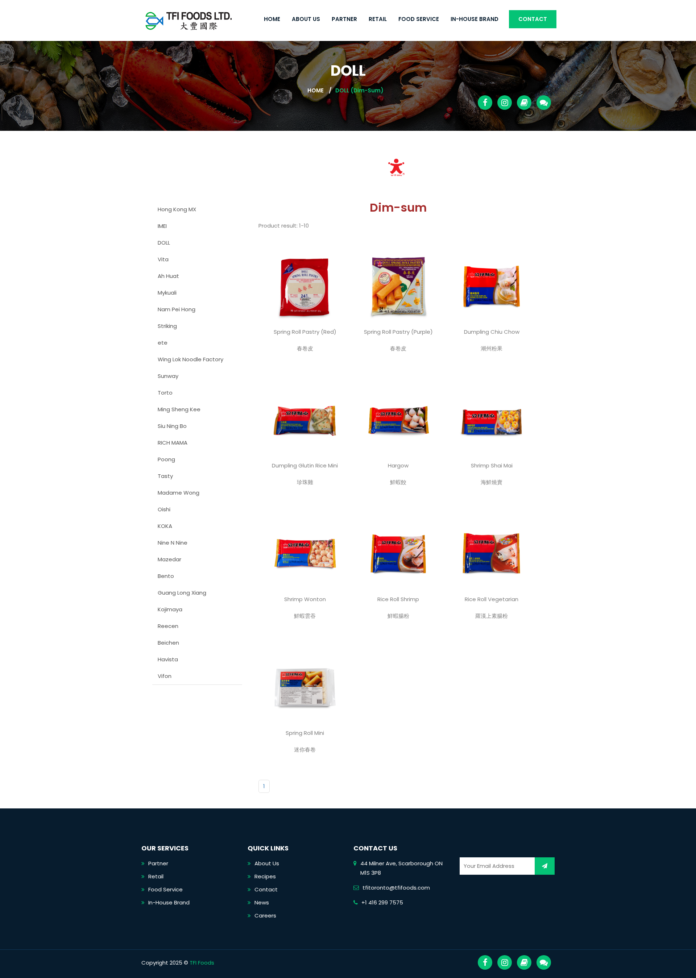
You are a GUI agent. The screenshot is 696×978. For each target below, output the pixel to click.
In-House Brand (474, 19)
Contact (532, 19)
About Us (306, 19)
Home (272, 19)
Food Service (418, 19)
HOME (315, 90)
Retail (378, 19)
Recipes (265, 876)
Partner (344, 19)
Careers (265, 915)
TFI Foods (202, 962)
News (261, 902)
